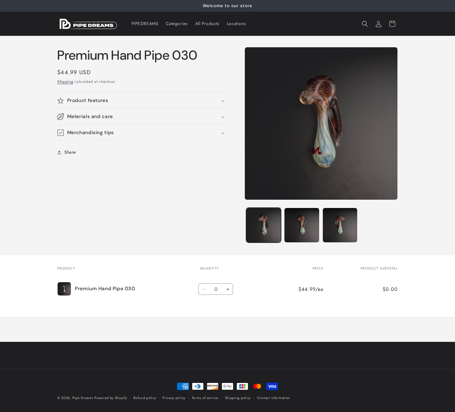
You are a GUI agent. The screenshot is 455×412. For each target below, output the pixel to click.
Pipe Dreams (82, 397)
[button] (365, 24)
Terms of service (205, 397)
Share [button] (70, 152)
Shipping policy (238, 397)
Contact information (273, 397)
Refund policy (144, 397)
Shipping (65, 81)
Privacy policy (173, 397)
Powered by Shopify (110, 397)
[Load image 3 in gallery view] (340, 225)
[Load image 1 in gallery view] (263, 225)
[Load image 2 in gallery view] (301, 225)
